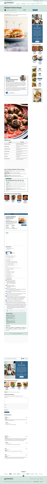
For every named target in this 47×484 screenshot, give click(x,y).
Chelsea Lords (9, 219)
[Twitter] (39, 0)
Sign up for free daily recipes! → (8, 0)
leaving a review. (23, 310)
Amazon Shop (33, 3)
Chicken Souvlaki (39, 75)
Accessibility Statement (21, 481)
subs (16, 85)
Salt (7, 273)
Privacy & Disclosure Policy (15, 481)
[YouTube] (37, 0)
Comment (6, 397)
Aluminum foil (8, 249)
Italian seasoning (12, 271)
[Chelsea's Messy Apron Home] (9, 3)
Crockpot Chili (7, 201)
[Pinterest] (35, 0)
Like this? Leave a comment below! (17, 333)
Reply (26, 417)
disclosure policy (15, 12)
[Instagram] (33, 0)
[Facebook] (36, 0)
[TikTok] (40, 0)
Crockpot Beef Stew (19, 202)
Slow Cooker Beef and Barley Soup (25, 202)
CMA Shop (37, 3)
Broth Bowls (13, 388)
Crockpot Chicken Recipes (6, 389)
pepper (10, 273)
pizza (23, 85)
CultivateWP (30, 481)
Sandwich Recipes (19, 388)
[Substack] (42, 0)
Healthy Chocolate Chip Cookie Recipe (40, 62)
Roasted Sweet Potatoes (34, 53)
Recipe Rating (6, 409)
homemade (18, 189)
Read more (21, 376)
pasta (10, 85)
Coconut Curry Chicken (34, 62)
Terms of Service (24, 481)
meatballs (16, 82)
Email (5, 407)
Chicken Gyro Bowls (25, 388)
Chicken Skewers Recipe (39, 70)
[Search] (42, 3)
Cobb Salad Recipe (40, 80)
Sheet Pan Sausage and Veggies (40, 53)
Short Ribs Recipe (13, 201)
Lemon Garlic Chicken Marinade (40, 85)
